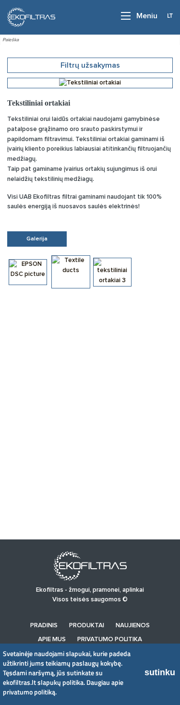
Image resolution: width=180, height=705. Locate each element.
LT (170, 15)
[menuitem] (43, 626)
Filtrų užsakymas (90, 65)
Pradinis (44, 625)
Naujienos (133, 625)
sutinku (159, 672)
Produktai (86, 625)
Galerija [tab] (37, 239)
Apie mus (52, 639)
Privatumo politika (109, 639)
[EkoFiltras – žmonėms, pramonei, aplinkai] (28, 17)
